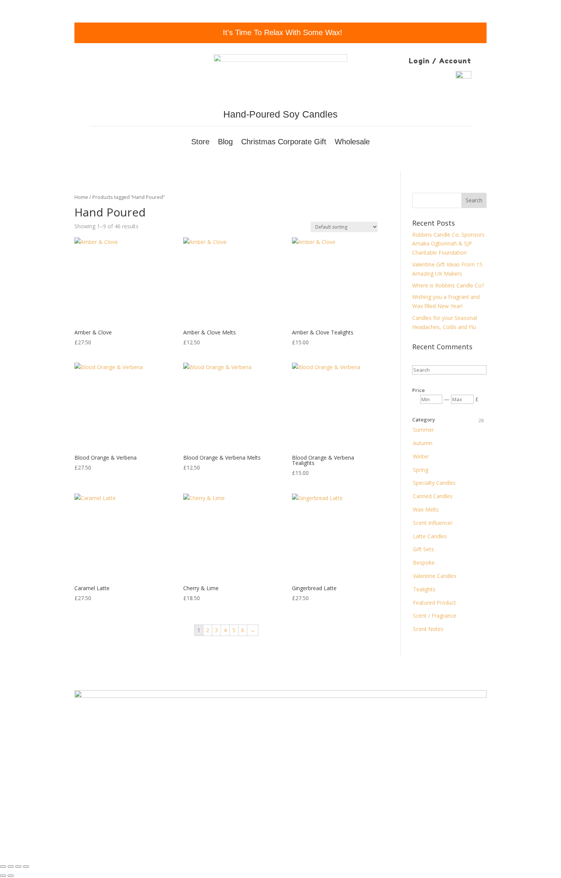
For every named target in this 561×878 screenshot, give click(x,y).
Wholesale (352, 142)
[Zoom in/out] (26, 866)
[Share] (11, 866)
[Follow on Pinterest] (143, 811)
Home (81, 197)
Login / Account (440, 60)
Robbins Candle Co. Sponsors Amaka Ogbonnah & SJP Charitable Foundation (448, 244)
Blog (225, 142)
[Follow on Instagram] (128, 811)
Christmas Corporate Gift (283, 142)
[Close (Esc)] (3, 866)
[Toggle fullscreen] (18, 866)
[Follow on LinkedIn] (158, 811)
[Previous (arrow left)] (3, 876)
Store (200, 142)
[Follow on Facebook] (112, 811)
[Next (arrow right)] (11, 876)
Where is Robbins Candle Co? (448, 285)
